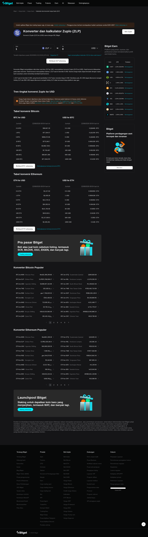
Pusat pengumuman (23, 477)
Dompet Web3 (44, 508)
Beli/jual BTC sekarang (24, 166)
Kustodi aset (91, 484)
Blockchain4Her (22, 504)
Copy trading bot (45, 491)
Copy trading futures (46, 487)
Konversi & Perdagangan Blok (49, 474)
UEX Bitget (20, 487)
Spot (41, 457)
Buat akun (119, 167)
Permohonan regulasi (117, 463)
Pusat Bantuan (91, 460)
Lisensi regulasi (115, 470)
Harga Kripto (68, 480)
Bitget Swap (44, 515)
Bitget (15, 11)
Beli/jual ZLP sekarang (57, 61)
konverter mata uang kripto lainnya (46, 103)
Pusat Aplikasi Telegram (47, 518)
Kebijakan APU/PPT (116, 474)
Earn (41, 480)
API (41, 497)
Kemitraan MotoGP (23, 497)
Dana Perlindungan (23, 484)
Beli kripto (67, 457)
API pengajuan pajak (93, 501)
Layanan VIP (91, 474)
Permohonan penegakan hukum (120, 460)
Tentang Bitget (21, 457)
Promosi (89, 491)
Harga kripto (22, 11)
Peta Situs (20, 508)
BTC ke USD (67, 103)
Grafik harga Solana (70, 491)
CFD (41, 463)
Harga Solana (68, 511)
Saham (42, 470)
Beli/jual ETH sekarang (24, 229)
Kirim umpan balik (92, 457)
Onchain (42, 467)
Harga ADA (67, 508)
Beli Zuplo (128, 32)
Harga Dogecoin (69, 518)
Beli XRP (66, 470)
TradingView (44, 511)
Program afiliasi (92, 477)
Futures (42, 460)
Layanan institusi (92, 480)
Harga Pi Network (69, 504)
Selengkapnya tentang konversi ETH (48, 229)
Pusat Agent (44, 501)
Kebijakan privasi (115, 477)
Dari (17, 46)
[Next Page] (68, 322)
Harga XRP (67, 501)
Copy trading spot (45, 484)
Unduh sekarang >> (60, 25)
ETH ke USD (78, 103)
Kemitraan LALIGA (22, 494)
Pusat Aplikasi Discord (47, 521)
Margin (42, 477)
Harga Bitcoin (68, 484)
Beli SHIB (66, 477)
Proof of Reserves (22, 480)
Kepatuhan (113, 467)
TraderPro (43, 504)
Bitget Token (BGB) (23, 474)
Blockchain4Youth (22, 501)
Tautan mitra (21, 491)
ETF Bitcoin (67, 497)
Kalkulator (67, 494)
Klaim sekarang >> (121, 25)
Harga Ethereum (69, 487)
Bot (41, 494)
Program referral (92, 494)
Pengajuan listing (92, 470)
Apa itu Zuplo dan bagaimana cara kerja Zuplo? (66, 101)
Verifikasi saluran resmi (94, 463)
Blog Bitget (20, 470)
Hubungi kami (21, 460)
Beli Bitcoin (67, 460)
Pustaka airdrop (45, 525)
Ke (63, 46)
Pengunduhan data (93, 487)
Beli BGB (66, 474)
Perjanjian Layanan (116, 457)
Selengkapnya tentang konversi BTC (48, 166)
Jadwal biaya (91, 497)
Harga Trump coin (69, 515)
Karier (18, 467)
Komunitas (20, 463)
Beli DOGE (67, 467)
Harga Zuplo (30, 11)
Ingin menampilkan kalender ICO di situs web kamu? (84, 55)
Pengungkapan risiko (117, 484)
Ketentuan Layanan (116, 480)
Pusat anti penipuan (93, 467)
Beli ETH (66, 463)
